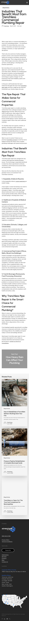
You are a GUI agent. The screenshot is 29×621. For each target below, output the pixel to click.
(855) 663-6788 (6, 536)
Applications (5, 555)
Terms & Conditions (7, 541)
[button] (27, 2)
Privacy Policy (5, 540)
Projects (4, 558)
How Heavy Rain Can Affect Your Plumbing (14, 358)
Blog (3, 560)
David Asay (6, 26)
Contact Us (5, 562)
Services (4, 556)
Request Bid (8, 550)
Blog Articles (6, 7)
